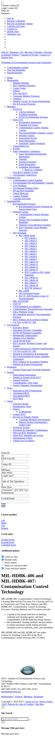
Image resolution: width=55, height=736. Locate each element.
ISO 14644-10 (31, 262)
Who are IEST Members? (25, 432)
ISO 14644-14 (31, 267)
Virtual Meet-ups (20, 193)
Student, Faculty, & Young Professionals (31, 101)
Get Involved (13, 325)
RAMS (16, 148)
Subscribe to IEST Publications (27, 390)
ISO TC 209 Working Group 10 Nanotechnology (34, 297)
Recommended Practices (24, 204)
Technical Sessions (27, 162)
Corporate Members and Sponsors (34, 419)
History (16, 409)
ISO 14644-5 (31, 248)
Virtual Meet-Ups (21, 146)
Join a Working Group (23, 312)
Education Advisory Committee (27, 330)
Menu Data (6, 487)
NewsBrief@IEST (21, 396)
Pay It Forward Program (24, 104)
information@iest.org (11, 691)
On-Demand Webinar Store (25, 188)
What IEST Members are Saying (28, 435)
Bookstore (12, 367)
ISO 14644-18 (31, 285)
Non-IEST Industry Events (25, 172)
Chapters (17, 98)
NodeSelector (7, 493)
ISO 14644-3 (31, 243)
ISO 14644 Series (27, 235)
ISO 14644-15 (31, 269)
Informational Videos (22, 438)
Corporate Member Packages (26, 96)
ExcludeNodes (8, 498)
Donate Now (13, 31)
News (9, 388)
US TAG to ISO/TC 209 (24, 322)
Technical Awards (21, 427)
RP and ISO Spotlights (23, 191)
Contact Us (12, 29)
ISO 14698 (24, 290)
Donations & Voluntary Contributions (30, 430)
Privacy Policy (46, 701)
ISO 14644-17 (31, 283)
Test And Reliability (16, 70)
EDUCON (18, 120)
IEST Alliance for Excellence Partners (30, 319)
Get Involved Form (22, 340)
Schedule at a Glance (28, 125)
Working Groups (26, 135)
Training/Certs (13, 177)
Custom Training (20, 196)
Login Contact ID (9, 8)
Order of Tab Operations (12, 481)
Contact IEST (19, 414)
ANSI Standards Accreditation (27, 306)
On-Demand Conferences (25, 175)
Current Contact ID (10, 5)
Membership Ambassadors (25, 335)
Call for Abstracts (27, 112)
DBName (5, 470)
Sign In (10, 18)
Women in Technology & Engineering (30, 354)
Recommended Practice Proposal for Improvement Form (36, 207)
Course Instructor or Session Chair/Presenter (33, 348)
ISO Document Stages (29, 293)
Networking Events (28, 138)
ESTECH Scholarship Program (33, 117)
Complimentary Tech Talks (25, 383)
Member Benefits (21, 83)
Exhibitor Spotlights (28, 114)
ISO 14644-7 (31, 254)
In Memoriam (25, 411)
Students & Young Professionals (28, 364)
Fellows (16, 91)
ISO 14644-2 (31, 240)
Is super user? (7, 475)
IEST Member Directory (24, 85)
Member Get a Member (24, 338)
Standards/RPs (14, 201)
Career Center (19, 88)
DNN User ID (8, 458)
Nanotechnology (14, 72)
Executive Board (20, 327)
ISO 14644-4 (31, 246)
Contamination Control (17, 67)
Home (10, 77)
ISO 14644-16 (31, 280)
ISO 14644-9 (31, 259)
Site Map (39, 704)
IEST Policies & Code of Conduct (18, 704)
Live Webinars (19, 185)
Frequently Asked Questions (32, 143)
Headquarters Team (22, 406)
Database (5, 13)
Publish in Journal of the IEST (27, 377)
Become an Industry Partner (20, 23)
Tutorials (23, 159)
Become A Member (16, 21)
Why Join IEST (20, 93)
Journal (10, 372)
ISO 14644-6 (31, 251)
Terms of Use (31, 701)
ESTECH (17, 109)
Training (18, 696)
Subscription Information (24, 375)
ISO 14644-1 (31, 238)
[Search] (30, 719)
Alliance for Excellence (24, 440)
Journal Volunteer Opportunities (27, 385)
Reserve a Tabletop (33, 169)
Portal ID (5, 453)
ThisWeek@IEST (21, 393)
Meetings (11, 106)
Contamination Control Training (28, 180)
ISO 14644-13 (31, 264)
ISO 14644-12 (31, 277)
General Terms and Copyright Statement (31, 369)
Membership (13, 80)
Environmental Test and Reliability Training (33, 183)
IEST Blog (18, 398)
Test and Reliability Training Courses (36, 133)
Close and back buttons (15, 568)
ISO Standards (19, 233)
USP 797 (17, 304)
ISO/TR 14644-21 (33, 288)
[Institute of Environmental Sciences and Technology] (26, 62)
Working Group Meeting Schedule (35, 225)
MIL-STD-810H (20, 301)
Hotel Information (27, 141)
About (10, 401)
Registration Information (30, 122)
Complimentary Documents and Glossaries (33, 309)
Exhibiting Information (29, 167)
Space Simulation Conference (26, 151)
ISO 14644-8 (31, 256)
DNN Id (5, 10)
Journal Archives (20, 380)
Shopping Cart (14, 34)
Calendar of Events (16, 26)
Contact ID (6, 464)
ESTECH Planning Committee (27, 333)
